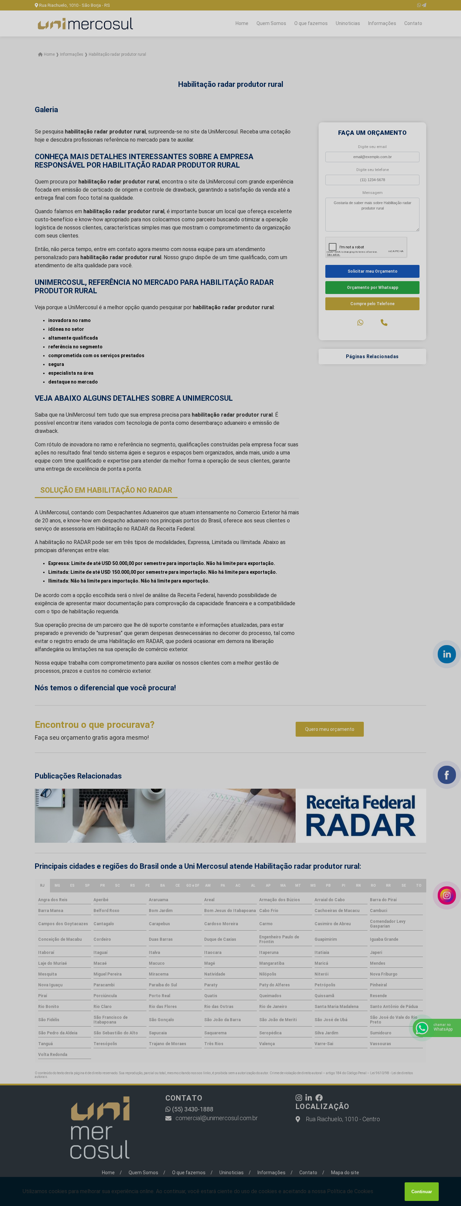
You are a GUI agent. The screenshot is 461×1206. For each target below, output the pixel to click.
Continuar (421, 1191)
